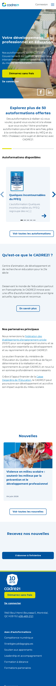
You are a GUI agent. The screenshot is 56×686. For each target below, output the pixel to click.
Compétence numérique (18, 637)
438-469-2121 (25, 616)
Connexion (41, 4)
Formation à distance (16, 662)
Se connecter (10, 81)
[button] (28, 471)
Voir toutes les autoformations (32, 233)
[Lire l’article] (47, 496)
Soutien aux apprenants (18, 649)
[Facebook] (40, 92)
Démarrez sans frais (21, 73)
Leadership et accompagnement (23, 655)
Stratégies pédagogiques (18, 643)
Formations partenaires (17, 668)
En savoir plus (28, 308)
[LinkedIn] (49, 92)
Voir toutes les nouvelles (28, 511)
